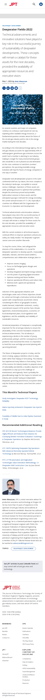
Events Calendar (27, 628)
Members (6, 624)
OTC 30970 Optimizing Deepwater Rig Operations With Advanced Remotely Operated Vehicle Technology (20, 451)
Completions (26, 659)
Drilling (24, 665)
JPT (4, 650)
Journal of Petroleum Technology (13, 83)
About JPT (5, 654)
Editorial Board (7, 657)
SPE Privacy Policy (28, 644)
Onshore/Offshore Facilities (28, 676)
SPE (24, 624)
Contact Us (5, 638)
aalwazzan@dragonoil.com (23, 543)
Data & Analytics (27, 662)
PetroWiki (25, 638)
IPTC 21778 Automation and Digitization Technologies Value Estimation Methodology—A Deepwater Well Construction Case (20, 462)
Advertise (5, 661)
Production (26, 680)
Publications (26, 631)
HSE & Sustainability (28, 668)
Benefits (5, 631)
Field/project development (11, 26)
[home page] (14, 4)
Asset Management (28, 672)
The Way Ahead (27, 641)
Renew (4, 635)
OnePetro (25, 635)
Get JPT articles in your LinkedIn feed (19, 564)
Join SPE (4, 628)
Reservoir (25, 683)
